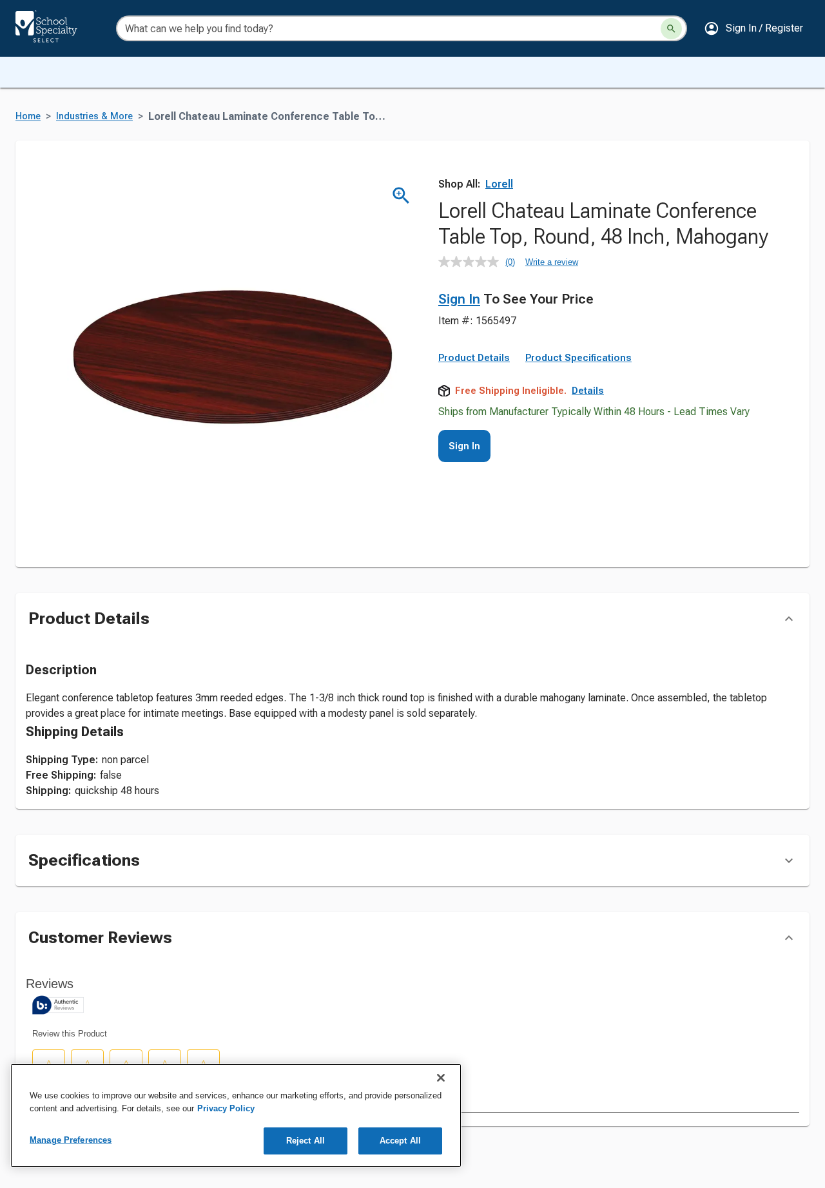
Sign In (459, 299)
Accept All (400, 1140)
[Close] (441, 1078)
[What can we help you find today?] (671, 28)
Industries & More (94, 116)
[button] (753, 28)
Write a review (551, 262)
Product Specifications (578, 358)
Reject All (305, 1140)
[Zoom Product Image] (401, 196)
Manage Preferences (71, 1140)
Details (588, 390)
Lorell (499, 184)
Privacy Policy (226, 1108)
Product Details (474, 358)
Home (28, 116)
